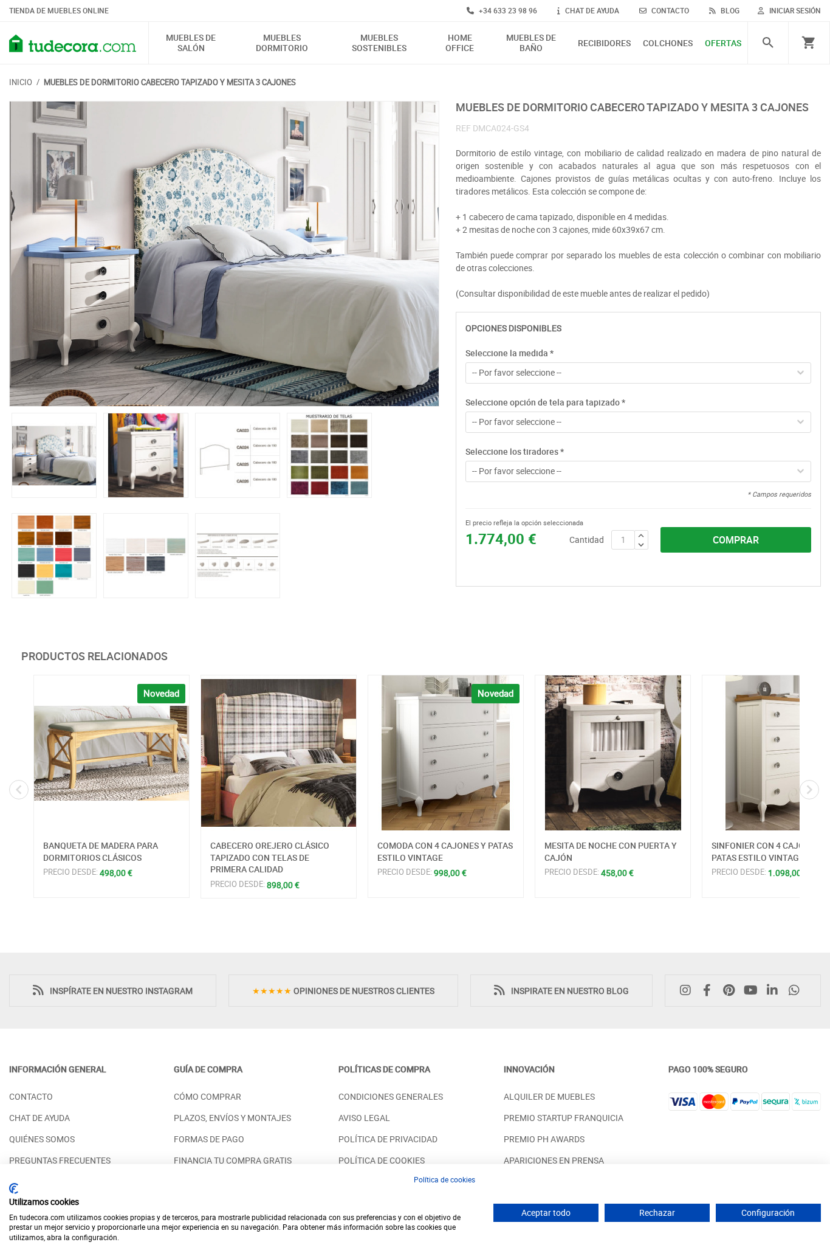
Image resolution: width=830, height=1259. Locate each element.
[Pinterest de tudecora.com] (732, 990)
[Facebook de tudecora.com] (710, 990)
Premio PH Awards (544, 1139)
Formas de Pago (209, 1139)
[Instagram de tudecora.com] (688, 990)
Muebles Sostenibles (379, 43)
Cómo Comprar (207, 1096)
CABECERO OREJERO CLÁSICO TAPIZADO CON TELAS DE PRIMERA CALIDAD (269, 857)
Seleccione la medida (509, 353)
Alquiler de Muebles (549, 1096)
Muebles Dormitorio (282, 43)
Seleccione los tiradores (514, 451)
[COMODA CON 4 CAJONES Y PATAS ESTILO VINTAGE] (445, 752)
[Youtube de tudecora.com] (754, 990)
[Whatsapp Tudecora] (797, 990)
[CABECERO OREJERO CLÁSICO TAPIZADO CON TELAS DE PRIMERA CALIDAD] (278, 752)
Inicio (20, 82)
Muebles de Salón (191, 43)
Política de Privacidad (387, 1139)
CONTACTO (669, 10)
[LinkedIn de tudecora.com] (775, 990)
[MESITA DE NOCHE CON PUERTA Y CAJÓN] (612, 752)
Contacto (31, 1096)
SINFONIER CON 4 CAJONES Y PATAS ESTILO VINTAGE (770, 851)
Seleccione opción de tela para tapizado (545, 402)
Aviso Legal (364, 1117)
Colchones (668, 43)
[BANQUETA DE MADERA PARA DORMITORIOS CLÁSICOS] (111, 752)
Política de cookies (444, 1179)
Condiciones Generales (390, 1096)
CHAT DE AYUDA (591, 10)
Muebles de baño (531, 43)
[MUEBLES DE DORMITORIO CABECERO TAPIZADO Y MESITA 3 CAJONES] (224, 254)
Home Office (459, 43)
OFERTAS (723, 43)
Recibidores (604, 43)
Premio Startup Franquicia (563, 1117)
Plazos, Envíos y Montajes (232, 1117)
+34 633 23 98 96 (507, 10)
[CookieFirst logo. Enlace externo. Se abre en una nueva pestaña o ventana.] (13, 1188)
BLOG (729, 10)
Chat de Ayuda (39, 1117)
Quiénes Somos (42, 1139)
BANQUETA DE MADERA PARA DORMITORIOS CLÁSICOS (100, 851)
